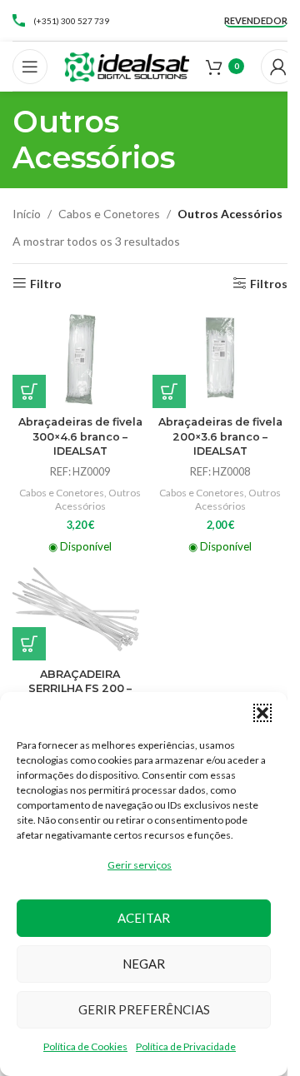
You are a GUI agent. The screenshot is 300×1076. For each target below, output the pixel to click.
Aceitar (144, 917)
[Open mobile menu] (30, 66)
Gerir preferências (144, 1009)
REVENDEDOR (256, 20)
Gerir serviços (140, 865)
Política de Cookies (85, 1046)
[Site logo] (126, 64)
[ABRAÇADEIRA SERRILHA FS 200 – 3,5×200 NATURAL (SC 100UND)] (80, 610)
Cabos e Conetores (109, 214)
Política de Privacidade (186, 1046)
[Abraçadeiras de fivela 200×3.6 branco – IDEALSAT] (220, 358)
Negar (143, 963)
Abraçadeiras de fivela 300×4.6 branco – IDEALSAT (80, 436)
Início (26, 214)
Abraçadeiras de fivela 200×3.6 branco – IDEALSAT (220, 436)
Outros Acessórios (98, 499)
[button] (262, 713)
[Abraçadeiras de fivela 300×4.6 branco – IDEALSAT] (80, 358)
